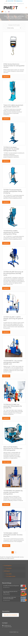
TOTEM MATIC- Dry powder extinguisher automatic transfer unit (12, 362)
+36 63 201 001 (10, 1)
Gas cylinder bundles (10, 576)
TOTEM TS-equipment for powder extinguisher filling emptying (12, 191)
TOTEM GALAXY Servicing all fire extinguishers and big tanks (13, 273)
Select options (6, 462)
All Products (7, 571)
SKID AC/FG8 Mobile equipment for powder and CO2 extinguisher (12, 448)
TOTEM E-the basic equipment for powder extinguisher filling (11, 148)
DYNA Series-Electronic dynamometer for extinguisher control (13, 65)
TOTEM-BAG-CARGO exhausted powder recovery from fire (12, 534)
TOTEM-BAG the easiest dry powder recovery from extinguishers (13, 492)
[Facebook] (14, 634)
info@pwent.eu (19, 1)
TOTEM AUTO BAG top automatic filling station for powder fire (12, 406)
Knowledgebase (8, 565)
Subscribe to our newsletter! (10, 615)
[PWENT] (14, 7)
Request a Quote (12, 3)
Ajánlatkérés (6, 76)
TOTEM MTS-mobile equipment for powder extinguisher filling (11, 232)
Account (6, 3)
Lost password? (20, 3)
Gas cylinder (9, 568)
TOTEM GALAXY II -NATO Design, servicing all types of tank (13, 318)
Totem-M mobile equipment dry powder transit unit (13, 106)
